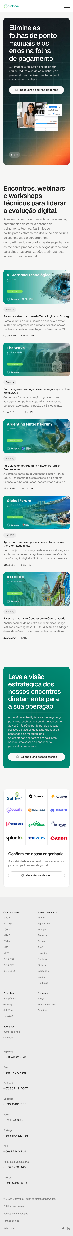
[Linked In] (68, 1228)
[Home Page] (11, 6)
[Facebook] (63, 1228)
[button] (67, 6)
